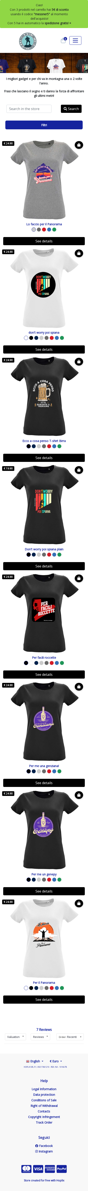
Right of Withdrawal (44, 1106)
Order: (68, 1037)
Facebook (45, 1146)
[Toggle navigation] (75, 40)
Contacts (44, 1111)
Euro (55, 1061)
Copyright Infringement (44, 1117)
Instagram (45, 1151)
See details (44, 241)
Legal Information (44, 1089)
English (35, 1061)
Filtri (44, 125)
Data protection (44, 1094)
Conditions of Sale (44, 1100)
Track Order (44, 1122)
